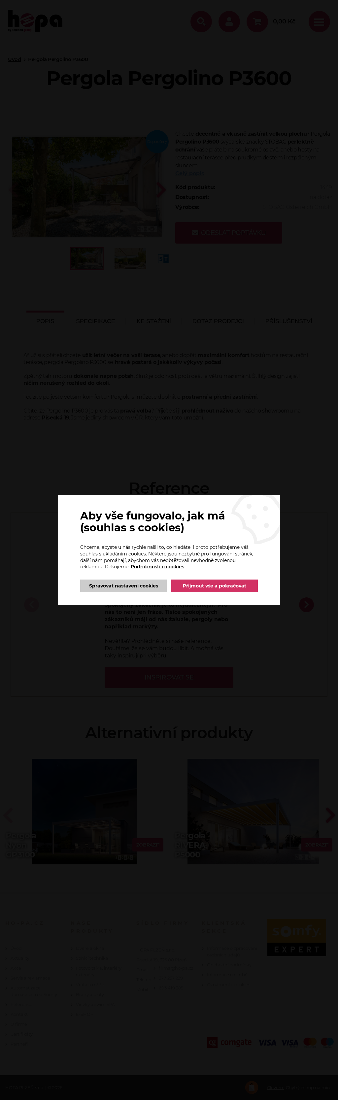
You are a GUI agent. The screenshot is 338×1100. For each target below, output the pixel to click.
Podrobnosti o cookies (157, 567)
